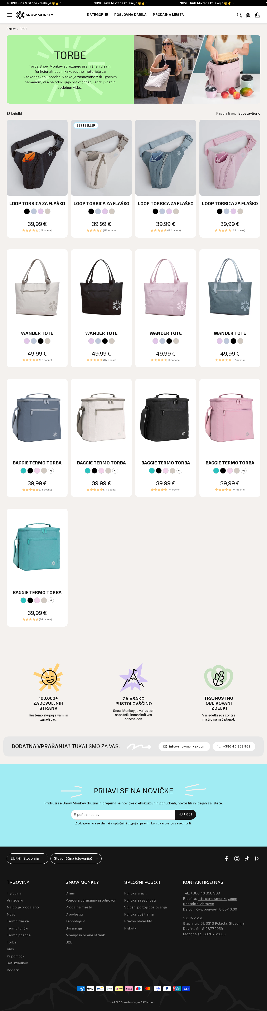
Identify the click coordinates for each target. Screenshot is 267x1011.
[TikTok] (247, 858)
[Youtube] (257, 858)
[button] (10, 15)
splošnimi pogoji (125, 823)
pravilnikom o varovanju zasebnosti (165, 823)
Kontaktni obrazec (198, 904)
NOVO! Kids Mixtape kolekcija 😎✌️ (33, 3)
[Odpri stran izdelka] (37, 158)
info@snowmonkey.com (217, 899)
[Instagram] (237, 858)
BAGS (23, 28)
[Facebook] (227, 858)
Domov (11, 28)
